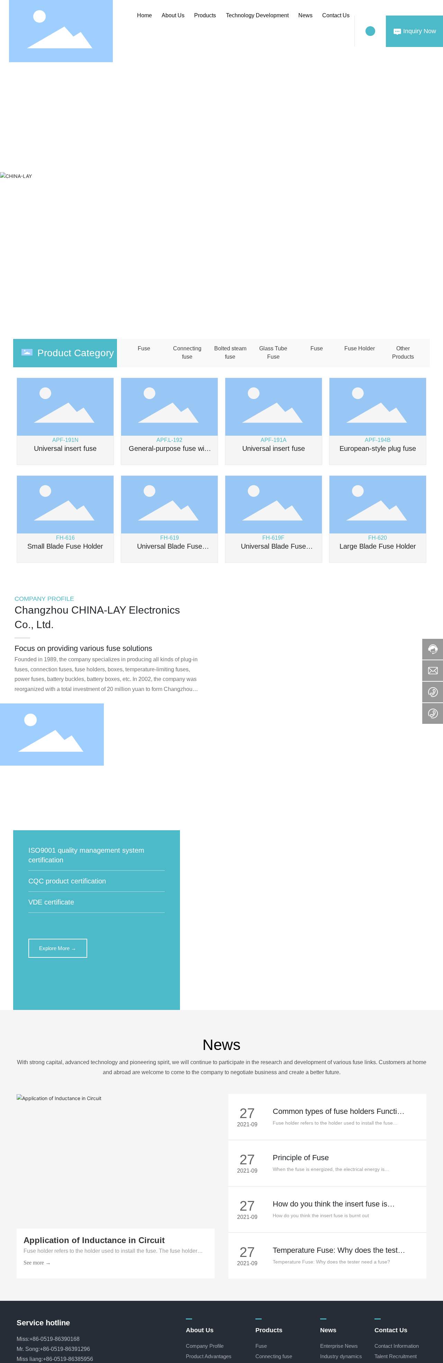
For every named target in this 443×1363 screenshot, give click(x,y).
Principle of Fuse (301, 1157)
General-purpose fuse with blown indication (169, 452)
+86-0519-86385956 (68, 1359)
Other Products (403, 353)
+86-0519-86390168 (54, 1339)
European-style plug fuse (378, 448)
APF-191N (65, 440)
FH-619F (273, 538)
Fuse (144, 348)
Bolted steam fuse (230, 353)
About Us (173, 15)
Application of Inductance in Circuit (94, 1240)
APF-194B (378, 440)
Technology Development (257, 15)
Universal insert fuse (65, 448)
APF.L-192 (169, 440)
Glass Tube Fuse (273, 353)
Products (205, 15)
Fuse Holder (359, 348)
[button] (229, 308)
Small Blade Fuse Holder (65, 546)
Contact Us (336, 15)
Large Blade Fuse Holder (378, 546)
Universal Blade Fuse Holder (169, 550)
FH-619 (169, 538)
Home (144, 15)
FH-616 (65, 538)
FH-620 (377, 538)
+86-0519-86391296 (65, 1349)
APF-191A (274, 440)
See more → (37, 1263)
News (305, 15)
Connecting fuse (187, 353)
